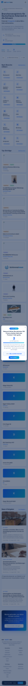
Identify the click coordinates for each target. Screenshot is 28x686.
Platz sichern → (14, 357)
